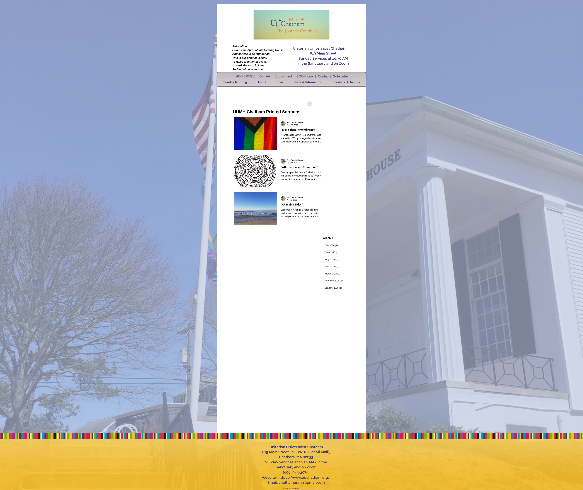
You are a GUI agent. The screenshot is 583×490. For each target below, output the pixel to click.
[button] (235, 82)
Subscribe (340, 76)
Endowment (283, 76)
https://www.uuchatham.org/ (304, 477)
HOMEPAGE (245, 76)
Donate (264, 76)
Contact (323, 76)
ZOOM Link (305, 76)
